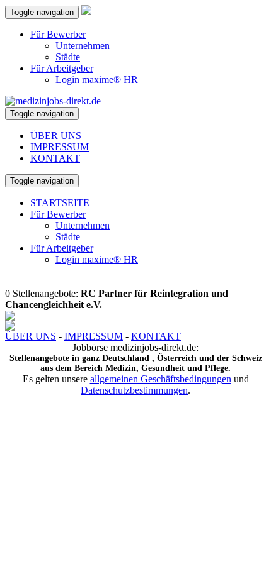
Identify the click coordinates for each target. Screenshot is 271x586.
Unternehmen (82, 45)
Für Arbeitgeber (61, 68)
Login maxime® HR (96, 79)
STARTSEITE (59, 202)
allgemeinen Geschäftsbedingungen (160, 378)
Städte (67, 57)
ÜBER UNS (55, 135)
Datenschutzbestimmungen (134, 390)
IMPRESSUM (59, 146)
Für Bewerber (58, 34)
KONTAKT (55, 158)
